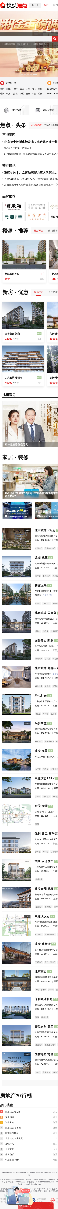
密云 (28, 93)
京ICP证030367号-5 (42, 1189)
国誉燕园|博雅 (44, 1054)
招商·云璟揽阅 (44, 861)
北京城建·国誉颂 (8, 44)
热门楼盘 (53, 230)
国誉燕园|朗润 (22, 44)
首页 (46, 5)
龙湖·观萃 (41, 557)
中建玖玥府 (42, 916)
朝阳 (40, 89)
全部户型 (48, 595)
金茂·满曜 (41, 806)
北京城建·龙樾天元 (38, 44)
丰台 (22, 89)
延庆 (40, 93)
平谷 (34, 93)
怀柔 (22, 93)
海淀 (2, 89)
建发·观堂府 (43, 943)
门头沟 (15, 93)
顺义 (8, 93)
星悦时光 (41, 695)
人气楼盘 (53, 292)
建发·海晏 (41, 750)
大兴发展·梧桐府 (13, 377)
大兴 (28, 89)
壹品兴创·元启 (44, 1026)
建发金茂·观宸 (44, 888)
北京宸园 (41, 971)
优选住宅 (38, 292)
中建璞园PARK (45, 778)
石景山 (9, 89)
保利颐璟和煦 (43, 999)
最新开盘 (38, 230)
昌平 (16, 89)
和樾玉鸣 (41, 585)
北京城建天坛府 (45, 530)
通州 (2, 93)
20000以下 (52, 89)
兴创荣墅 (41, 723)
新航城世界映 (12, 274)
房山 (34, 89)
